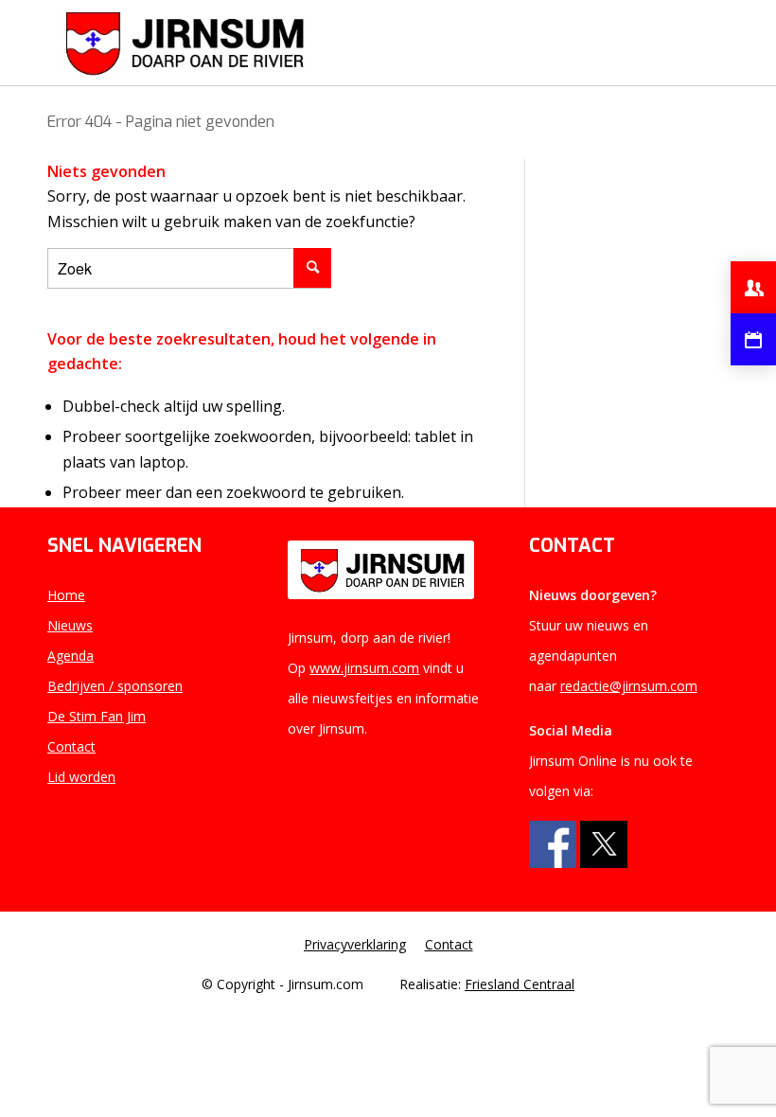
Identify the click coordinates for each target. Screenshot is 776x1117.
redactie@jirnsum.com (628, 686)
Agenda (70, 656)
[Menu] (703, 42)
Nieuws (70, 625)
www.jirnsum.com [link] (364, 668)
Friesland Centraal (519, 984)
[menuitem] (359, 944)
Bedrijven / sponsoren (115, 686)
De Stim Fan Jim (96, 716)
